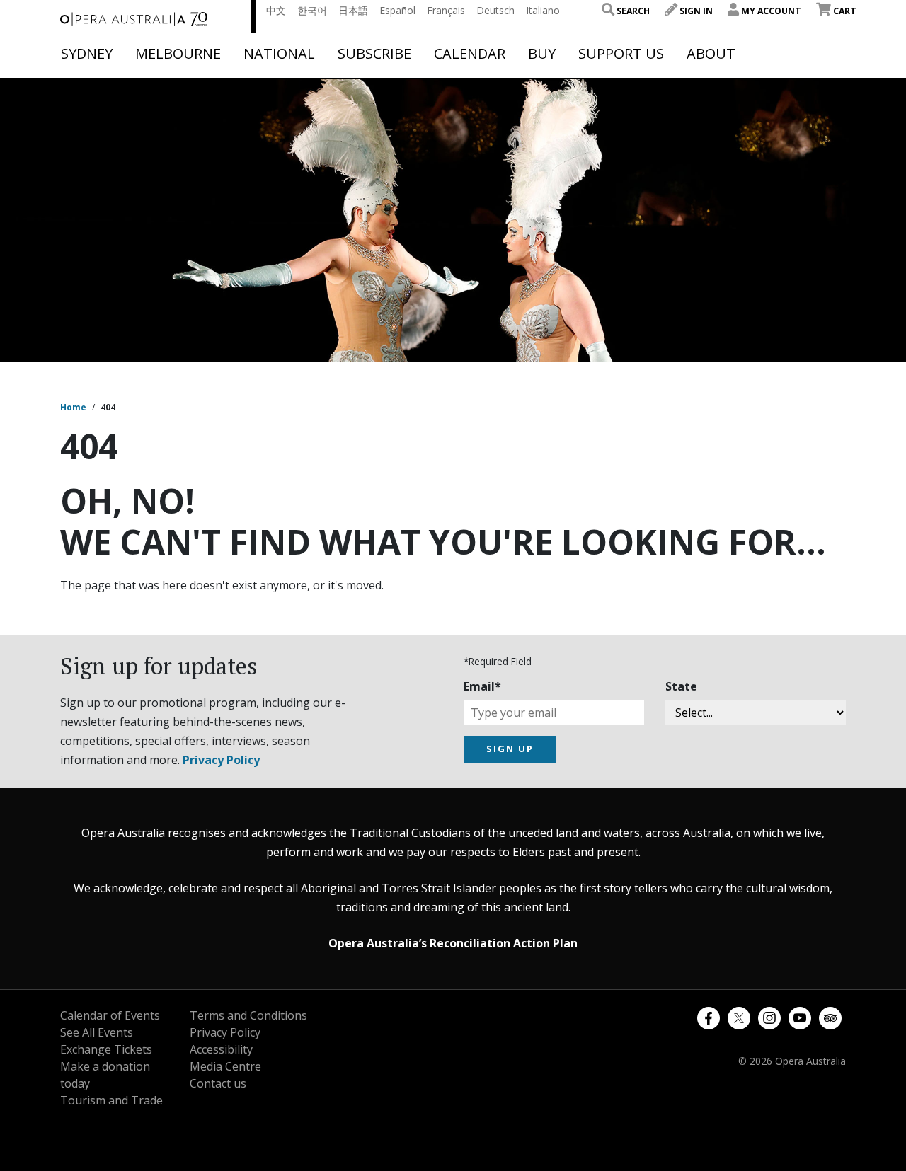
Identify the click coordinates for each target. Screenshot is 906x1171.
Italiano (543, 10)
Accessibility (221, 1049)
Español (397, 10)
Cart (843, 11)
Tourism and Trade (111, 1100)
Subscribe (374, 54)
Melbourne (178, 54)
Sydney (87, 54)
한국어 (312, 10)
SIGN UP (510, 748)
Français (446, 10)
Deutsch (495, 10)
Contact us (218, 1083)
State (681, 686)
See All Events (96, 1032)
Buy (542, 54)
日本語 (353, 10)
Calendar (469, 54)
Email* (482, 686)
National (279, 54)
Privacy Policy (221, 760)
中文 (276, 10)
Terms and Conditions (248, 1015)
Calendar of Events (110, 1015)
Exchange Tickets (106, 1049)
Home (73, 407)
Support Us (621, 54)
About (711, 54)
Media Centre (225, 1066)
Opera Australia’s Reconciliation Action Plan (453, 943)
